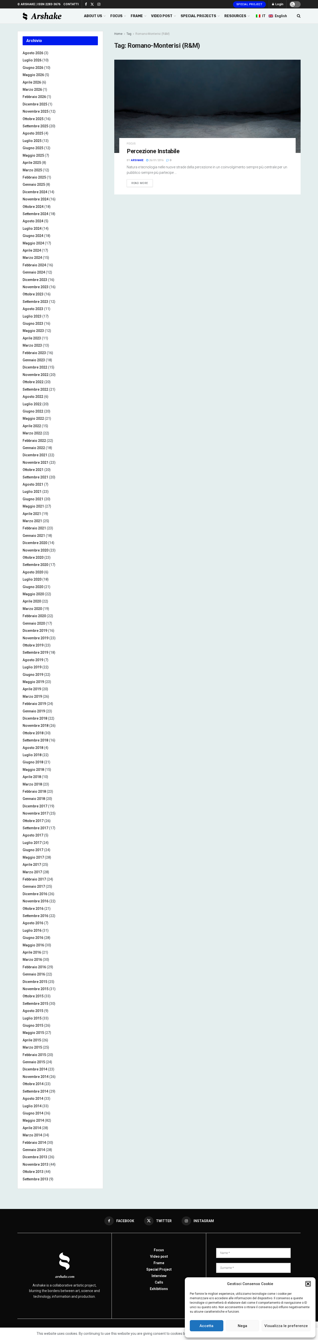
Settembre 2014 (35, 1091)
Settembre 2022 (35, 389)
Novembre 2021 (35, 462)
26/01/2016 (155, 160)
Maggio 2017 (33, 857)
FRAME (137, 16)
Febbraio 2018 (34, 791)
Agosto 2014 (33, 1099)
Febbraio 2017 (34, 879)
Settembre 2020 (35, 565)
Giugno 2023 (33, 323)
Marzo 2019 (32, 696)
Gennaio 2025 (34, 184)
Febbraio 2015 (34, 1055)
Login (279, 4)
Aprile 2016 (32, 952)
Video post (159, 1256)
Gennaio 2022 (34, 448)
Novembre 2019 (35, 638)
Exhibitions (159, 1289)
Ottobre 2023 (33, 294)
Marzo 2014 (32, 1135)
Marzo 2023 (32, 345)
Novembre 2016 (35, 901)
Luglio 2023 (32, 316)
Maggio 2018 (33, 770)
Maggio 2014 (33, 1120)
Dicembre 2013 (35, 1157)
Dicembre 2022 (35, 367)
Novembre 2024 (35, 199)
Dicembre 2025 (35, 104)
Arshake (137, 160)
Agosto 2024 (33, 221)
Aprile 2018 (32, 777)
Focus (131, 143)
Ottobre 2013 (33, 1172)
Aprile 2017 (32, 865)
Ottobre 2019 (33, 645)
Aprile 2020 (32, 601)
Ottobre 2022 (33, 382)
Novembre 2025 (35, 111)
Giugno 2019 (33, 675)
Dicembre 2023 (35, 280)
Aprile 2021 (32, 514)
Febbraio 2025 (34, 177)
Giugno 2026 (33, 68)
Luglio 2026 (32, 60)
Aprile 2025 (32, 163)
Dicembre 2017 (35, 806)
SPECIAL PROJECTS (198, 16)
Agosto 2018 (33, 748)
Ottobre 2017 (33, 821)
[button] (308, 1283)
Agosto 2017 (33, 835)
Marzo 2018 (32, 784)
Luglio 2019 (32, 667)
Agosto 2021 (33, 484)
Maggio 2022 (33, 418)
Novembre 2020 (35, 550)
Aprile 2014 (32, 1128)
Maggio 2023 (33, 331)
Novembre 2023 (35, 287)
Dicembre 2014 (35, 1069)
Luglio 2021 (32, 492)
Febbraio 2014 (34, 1143)
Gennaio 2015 (34, 1062)
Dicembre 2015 (35, 982)
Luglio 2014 (32, 1106)
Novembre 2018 (35, 726)
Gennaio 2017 (34, 886)
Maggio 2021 (33, 506)
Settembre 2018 (35, 740)
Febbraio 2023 (34, 353)
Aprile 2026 (32, 82)
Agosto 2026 (33, 53)
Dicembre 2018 (35, 718)
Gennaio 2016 (34, 974)
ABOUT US (93, 16)
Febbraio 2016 (34, 967)
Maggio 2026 (33, 75)
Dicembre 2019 (35, 631)
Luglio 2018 (32, 755)
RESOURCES (235, 16)
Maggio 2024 (33, 243)
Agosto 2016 (33, 923)
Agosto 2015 (33, 1011)
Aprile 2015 (32, 1040)
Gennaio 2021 (34, 536)
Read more (139, 183)
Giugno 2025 (33, 148)
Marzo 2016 (32, 960)
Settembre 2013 (35, 1179)
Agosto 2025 (33, 133)
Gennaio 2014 (34, 1150)
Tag (128, 34)
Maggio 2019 (33, 682)
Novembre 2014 (35, 1077)
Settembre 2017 (35, 828)
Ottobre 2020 (33, 557)
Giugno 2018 (33, 762)
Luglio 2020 (32, 579)
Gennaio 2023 (34, 360)
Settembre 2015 (35, 1004)
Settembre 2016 (35, 916)
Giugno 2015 (33, 1025)
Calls (159, 1282)
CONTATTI (71, 4)
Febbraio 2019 (34, 704)
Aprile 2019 (32, 689)
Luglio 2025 (32, 141)
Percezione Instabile (153, 151)
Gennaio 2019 (34, 711)
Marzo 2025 (32, 170)
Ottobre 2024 (33, 207)
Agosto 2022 (33, 397)
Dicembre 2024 (35, 192)
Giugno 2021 (33, 499)
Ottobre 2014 (33, 1084)
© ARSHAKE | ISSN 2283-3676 (38, 4)
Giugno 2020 (33, 587)
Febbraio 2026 (34, 97)
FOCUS (116, 16)
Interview (159, 1276)
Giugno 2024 (33, 236)
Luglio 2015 (32, 1018)
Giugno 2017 (33, 850)
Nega (242, 1326)
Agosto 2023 (33, 309)
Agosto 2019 (33, 660)
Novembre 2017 (35, 813)
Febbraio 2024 (34, 265)
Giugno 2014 (33, 1113)
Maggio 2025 (33, 155)
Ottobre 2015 (33, 996)
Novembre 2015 (35, 989)
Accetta (206, 1326)
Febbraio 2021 (34, 528)
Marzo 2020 (32, 609)
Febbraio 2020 (34, 616)
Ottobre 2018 (33, 733)
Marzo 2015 (32, 1047)
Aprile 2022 (32, 426)
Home (118, 34)
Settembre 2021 (35, 477)
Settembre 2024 (35, 214)
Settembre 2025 (35, 126)
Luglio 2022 (32, 404)
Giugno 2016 (33, 938)
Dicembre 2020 (35, 543)
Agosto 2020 (33, 572)
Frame (159, 1263)
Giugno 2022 (33, 411)
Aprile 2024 (32, 250)
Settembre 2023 (35, 302)
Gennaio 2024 (34, 272)
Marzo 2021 (32, 521)
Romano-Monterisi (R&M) (152, 34)
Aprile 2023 (32, 338)
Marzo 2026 (32, 90)
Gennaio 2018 (34, 799)
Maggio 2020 (33, 594)
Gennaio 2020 (34, 623)
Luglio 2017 (32, 843)
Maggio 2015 (33, 1033)
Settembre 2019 (35, 652)
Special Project (250, 4)
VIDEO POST (161, 16)
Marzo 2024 (32, 258)
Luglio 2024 (32, 229)
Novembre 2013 (35, 1164)
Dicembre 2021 (35, 455)
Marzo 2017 (32, 872)
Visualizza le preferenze (286, 1326)
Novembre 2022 (35, 375)
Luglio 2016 (32, 930)
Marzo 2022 (32, 433)
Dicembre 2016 (35, 894)
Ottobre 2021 (33, 470)
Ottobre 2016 (33, 909)
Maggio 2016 (33, 945)
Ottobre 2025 (33, 119)
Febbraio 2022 (34, 441)
